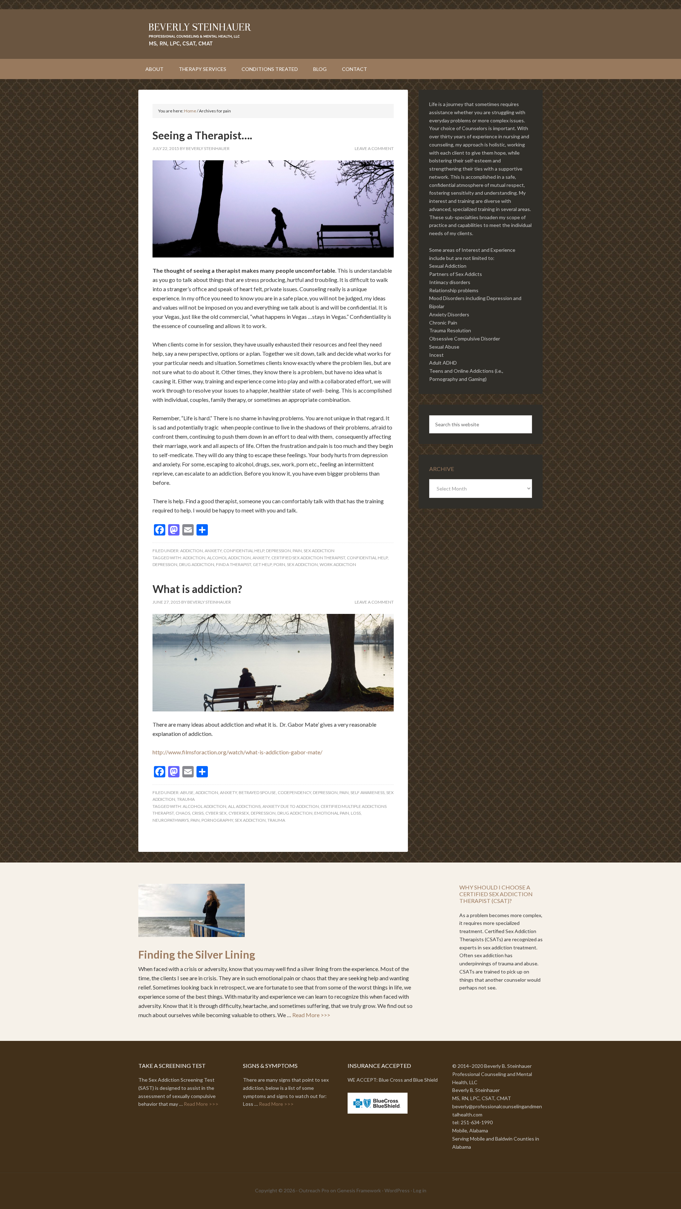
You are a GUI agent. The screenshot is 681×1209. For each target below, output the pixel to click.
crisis (198, 813)
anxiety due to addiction (290, 806)
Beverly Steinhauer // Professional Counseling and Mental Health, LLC (340, 34)
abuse (187, 792)
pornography (217, 820)
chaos (183, 813)
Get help (262, 564)
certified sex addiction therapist (308, 557)
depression (278, 550)
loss (356, 813)
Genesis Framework (359, 1190)
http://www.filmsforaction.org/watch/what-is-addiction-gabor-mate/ (237, 752)
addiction (191, 550)
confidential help (243, 550)
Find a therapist (233, 564)
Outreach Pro (314, 1190)
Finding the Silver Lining (196, 954)
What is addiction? (197, 588)
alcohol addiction (229, 557)
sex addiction (319, 550)
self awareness (367, 792)
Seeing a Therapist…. (202, 135)
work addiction (338, 564)
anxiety (213, 550)
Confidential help (367, 557)
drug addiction (196, 564)
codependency (294, 792)
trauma (186, 799)
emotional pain (331, 813)
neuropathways (171, 820)
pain (297, 550)
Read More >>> (311, 1014)
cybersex (238, 813)
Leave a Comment (374, 148)
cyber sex (216, 813)
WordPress (397, 1190)
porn (279, 564)
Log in (419, 1190)
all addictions (244, 806)
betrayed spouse (257, 792)
